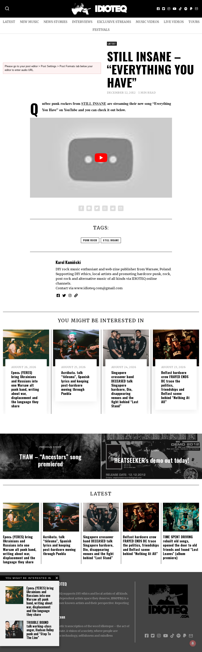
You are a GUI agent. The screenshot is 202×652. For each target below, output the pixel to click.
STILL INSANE (93, 103)
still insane (111, 240)
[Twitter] (163, 8)
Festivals (101, 30)
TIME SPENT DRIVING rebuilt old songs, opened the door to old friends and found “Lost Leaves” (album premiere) (180, 547)
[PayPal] (191, 8)
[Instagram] (168, 8)
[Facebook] (158, 8)
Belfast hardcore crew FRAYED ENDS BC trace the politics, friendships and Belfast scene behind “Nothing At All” (175, 387)
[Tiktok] (180, 8)
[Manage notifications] (193, 643)
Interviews (82, 22)
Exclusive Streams (114, 22)
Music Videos (147, 22)
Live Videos (174, 22)
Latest (9, 22)
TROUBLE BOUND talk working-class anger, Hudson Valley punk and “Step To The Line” (40, 630)
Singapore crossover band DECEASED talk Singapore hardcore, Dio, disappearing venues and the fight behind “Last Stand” (124, 389)
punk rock (90, 240)
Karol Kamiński (68, 262)
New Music (29, 22)
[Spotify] (185, 8)
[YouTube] (174, 8)
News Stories (55, 22)
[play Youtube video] (101, 158)
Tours (193, 22)
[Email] (196, 8)
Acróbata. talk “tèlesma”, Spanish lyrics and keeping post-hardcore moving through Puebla (75, 383)
